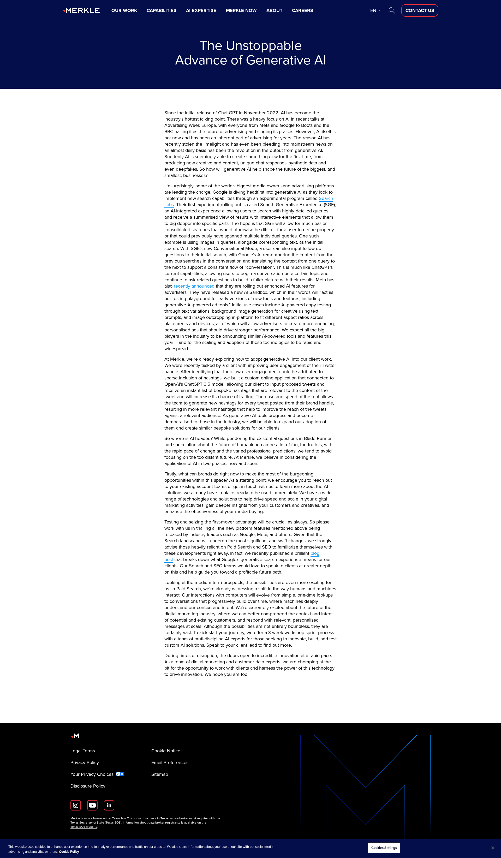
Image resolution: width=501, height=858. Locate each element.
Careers (302, 10)
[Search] (392, 10)
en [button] (373, 10)
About (274, 10)
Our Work (124, 10)
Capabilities (161, 10)
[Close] (492, 848)
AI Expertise (201, 10)
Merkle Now (241, 10)
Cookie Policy (69, 851)
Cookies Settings (384, 847)
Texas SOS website (83, 827)
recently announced (194, 286)
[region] (250, 848)
